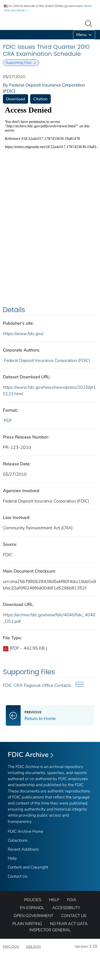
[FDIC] (4, 34)
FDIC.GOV (11, 946)
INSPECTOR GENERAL (50, 930)
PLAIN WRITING (27, 923)
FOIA (71, 900)
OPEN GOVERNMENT (33, 915)
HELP (54, 900)
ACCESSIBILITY (66, 908)
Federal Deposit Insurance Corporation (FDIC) (47, 360)
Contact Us (17, 876)
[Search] (89, 23)
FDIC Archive (28, 754)
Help (12, 858)
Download (15, 99)
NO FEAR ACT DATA (69, 923)
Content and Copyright (28, 867)
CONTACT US (73, 915)
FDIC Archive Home (25, 831)
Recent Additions (23, 849)
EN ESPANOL (32, 908)
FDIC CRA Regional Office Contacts (37, 685)
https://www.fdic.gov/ (23, 334)
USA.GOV (33, 946)
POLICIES (32, 900)
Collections (18, 840)
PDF (8, 420)
